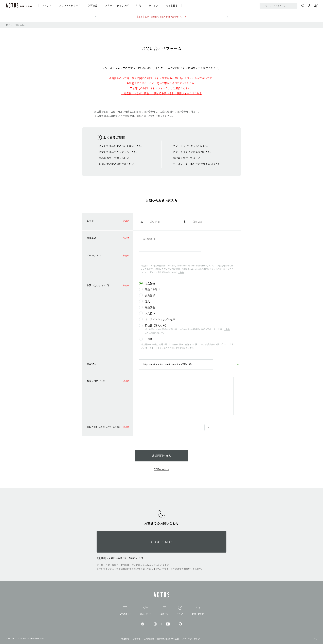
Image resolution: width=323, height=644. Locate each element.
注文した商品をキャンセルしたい (118, 152)
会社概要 (125, 639)
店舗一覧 (164, 614)
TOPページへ (161, 469)
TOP (8, 25)
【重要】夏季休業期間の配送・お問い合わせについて (161, 17)
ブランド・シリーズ (69, 5)
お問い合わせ (198, 614)
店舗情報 (136, 639)
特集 (138, 5)
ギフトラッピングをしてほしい (190, 146)
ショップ (153, 5)
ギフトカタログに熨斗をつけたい (192, 152)
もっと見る (172, 5)
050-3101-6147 (161, 542)
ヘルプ (180, 614)
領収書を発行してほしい (186, 158)
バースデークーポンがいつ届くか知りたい (197, 164)
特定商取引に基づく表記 (168, 639)
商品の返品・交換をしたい (114, 158)
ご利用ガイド (125, 614)
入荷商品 (92, 5)
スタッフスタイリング (117, 5)
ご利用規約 (149, 639)
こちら (181, 272)
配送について (146, 614)
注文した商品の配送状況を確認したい (120, 146)
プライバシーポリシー (192, 639)
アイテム (46, 5)
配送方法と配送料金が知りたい (116, 164)
